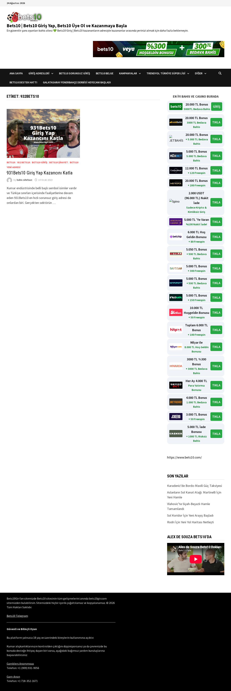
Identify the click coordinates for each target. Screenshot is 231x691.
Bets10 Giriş (39, 162)
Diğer (198, 73)
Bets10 (11, 162)
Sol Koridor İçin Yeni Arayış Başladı (190, 515)
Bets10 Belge (104, 73)
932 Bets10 (23, 162)
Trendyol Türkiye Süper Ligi (166, 73)
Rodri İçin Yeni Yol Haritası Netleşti (190, 522)
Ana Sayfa (16, 73)
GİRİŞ (216, 106)
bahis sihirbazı (24, 179)
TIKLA (216, 122)
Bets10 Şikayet (58, 162)
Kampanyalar (128, 73)
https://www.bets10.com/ (184, 457)
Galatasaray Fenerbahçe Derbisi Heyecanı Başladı (77, 82)
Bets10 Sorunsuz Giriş (74, 73)
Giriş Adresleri (39, 73)
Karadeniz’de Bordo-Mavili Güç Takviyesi (194, 486)
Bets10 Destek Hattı (23, 82)
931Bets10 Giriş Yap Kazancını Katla (40, 173)
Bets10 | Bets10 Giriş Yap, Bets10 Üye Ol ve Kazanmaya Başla (67, 25)
